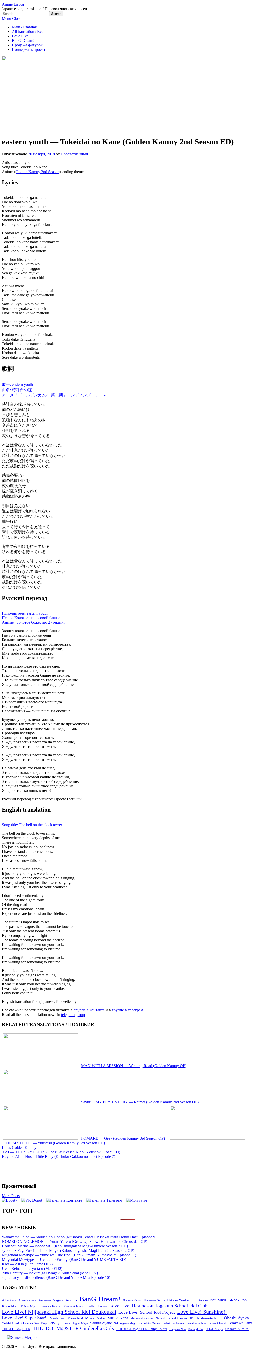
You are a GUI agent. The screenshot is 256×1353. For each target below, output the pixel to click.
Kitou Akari (10, 1306)
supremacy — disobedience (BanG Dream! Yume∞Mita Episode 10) (56, 1277)
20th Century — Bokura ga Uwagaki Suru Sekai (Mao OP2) (50, 1273)
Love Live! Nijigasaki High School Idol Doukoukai (59, 1312)
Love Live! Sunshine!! (202, 1312)
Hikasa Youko (178, 1300)
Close (16, 18)
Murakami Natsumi (142, 1318)
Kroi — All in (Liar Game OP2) (27, 1264)
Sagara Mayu (80, 1323)
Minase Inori (75, 1318)
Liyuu (102, 1306)
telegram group (73, 1014)
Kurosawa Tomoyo (50, 1306)
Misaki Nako (95, 1318)
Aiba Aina (9, 1300)
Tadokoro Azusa (173, 1323)
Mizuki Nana (118, 1318)
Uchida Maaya (214, 1329)
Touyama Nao (177, 1329)
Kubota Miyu (28, 1306)
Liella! (91, 1306)
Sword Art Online (149, 1323)
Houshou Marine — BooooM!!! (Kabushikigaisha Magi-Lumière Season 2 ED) (65, 1246)
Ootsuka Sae (30, 1323)
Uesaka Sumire (237, 1329)
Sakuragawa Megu (125, 1323)
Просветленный (74, 154)
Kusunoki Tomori (74, 1306)
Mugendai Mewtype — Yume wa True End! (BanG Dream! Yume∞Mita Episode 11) (69, 1255)
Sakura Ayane (101, 1323)
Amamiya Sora (27, 1300)
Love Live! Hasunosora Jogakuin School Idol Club (158, 1305)
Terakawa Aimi (240, 1323)
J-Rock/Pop (237, 1300)
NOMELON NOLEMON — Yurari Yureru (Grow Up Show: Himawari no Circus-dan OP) (74, 1241)
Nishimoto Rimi (209, 1318)
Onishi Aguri (10, 1323)
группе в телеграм (127, 1010)
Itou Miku (218, 1300)
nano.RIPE (187, 1318)
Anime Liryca (13, 4)
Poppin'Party (50, 1323)
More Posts (11, 1196)
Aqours (71, 1300)
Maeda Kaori (58, 1318)
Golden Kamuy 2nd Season (38, 172)
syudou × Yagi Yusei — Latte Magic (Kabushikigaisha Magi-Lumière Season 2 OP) (68, 1250)
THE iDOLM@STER (16, 1329)
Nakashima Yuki (167, 1318)
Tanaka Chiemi (217, 1323)
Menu (6, 18)
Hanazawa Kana (132, 1300)
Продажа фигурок (27, 45)
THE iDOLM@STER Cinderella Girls (73, 1328)
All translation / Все (28, 31)
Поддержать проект (29, 49)
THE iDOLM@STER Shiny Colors (141, 1329)
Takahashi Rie (196, 1323)
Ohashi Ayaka (236, 1317)
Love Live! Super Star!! (25, 1317)
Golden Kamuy (24, 1147)
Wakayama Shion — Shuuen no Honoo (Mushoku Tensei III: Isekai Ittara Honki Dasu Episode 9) (79, 1237)
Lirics (6, 1147)
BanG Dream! (23, 40)
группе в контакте (89, 1010)
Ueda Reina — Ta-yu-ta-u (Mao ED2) (32, 1268)
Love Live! (21, 36)
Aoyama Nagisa (51, 1300)
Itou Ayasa (200, 1300)
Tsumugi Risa (196, 1329)
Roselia (66, 1323)
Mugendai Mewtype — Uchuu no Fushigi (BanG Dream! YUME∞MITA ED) (64, 1259)
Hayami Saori (154, 1300)
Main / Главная (24, 27)
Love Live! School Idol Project (146, 1312)
